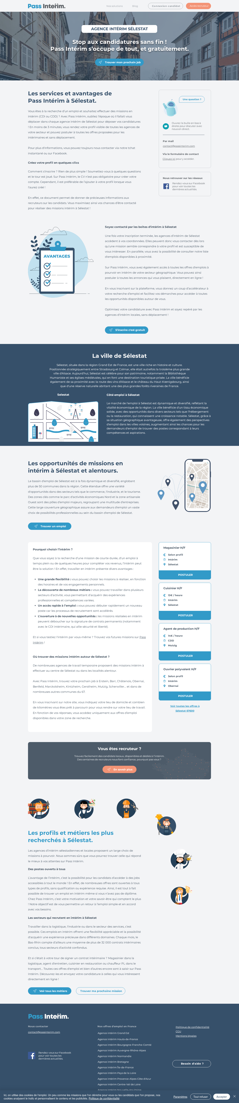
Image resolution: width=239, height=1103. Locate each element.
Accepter (221, 1097)
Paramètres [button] (180, 1097)
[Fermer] (234, 1096)
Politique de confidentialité (104, 1098)
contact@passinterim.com (44, 1032)
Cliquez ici (169, 158)
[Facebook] (166, 186)
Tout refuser (200, 1097)
